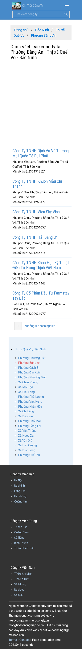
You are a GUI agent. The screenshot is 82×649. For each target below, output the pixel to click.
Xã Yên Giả (25, 440)
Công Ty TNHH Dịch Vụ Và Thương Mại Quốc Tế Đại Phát (40, 153)
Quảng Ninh (21, 501)
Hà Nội (18, 480)
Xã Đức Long (26, 450)
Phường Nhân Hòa (30, 406)
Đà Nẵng (19, 537)
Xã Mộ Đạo (25, 387)
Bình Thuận (21, 542)
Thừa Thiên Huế (23, 548)
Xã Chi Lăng (26, 411)
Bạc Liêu (19, 589)
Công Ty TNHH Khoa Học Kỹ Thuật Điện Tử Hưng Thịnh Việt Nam (40, 265)
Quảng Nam (21, 532)
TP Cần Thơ (21, 578)
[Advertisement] (41, 105)
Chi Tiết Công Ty (32, 5)
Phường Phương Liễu (32, 358)
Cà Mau (18, 594)
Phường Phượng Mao (32, 377)
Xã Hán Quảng (27, 445)
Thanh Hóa (20, 526)
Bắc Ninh (19, 485)
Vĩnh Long (20, 584)
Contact (24, 640)
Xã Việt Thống (27, 430)
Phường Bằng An (29, 363)
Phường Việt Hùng (30, 401)
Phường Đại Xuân (29, 372)
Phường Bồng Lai (29, 426)
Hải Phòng (20, 496)
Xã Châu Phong (28, 382)
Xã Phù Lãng (26, 392)
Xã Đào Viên (26, 416)
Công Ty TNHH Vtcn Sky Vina (36, 212)
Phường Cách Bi (28, 367)
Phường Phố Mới (29, 421)
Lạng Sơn (20, 490)
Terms (13, 640)
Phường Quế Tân (29, 455)
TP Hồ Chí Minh (23, 573)
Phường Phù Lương (31, 397)
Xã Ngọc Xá (26, 435)
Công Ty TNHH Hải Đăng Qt (34, 237)
